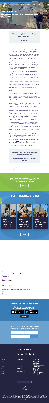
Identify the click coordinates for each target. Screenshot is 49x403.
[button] (24, 382)
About (28, 4)
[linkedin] (44, 29)
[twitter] (42, 29)
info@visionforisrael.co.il (39, 372)
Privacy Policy (33, 339)
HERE (17, 141)
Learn (17, 4)
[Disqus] (24, 256)
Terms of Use (25, 339)
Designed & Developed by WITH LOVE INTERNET (24, 399)
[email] (39, 29)
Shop (34, 4)
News (39, 4)
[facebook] (41, 29)
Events (22, 4)
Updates (4, 219)
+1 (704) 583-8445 (37, 366)
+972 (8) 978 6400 (37, 373)
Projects (11, 4)
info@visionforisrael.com (39, 365)
